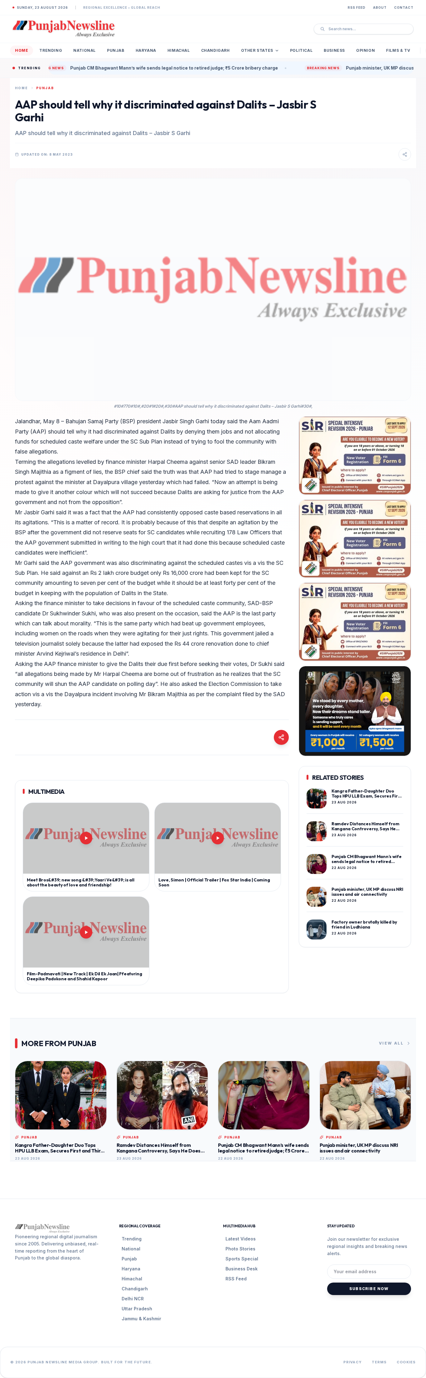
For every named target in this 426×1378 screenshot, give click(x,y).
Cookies (406, 1362)
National (84, 50)
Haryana (146, 50)
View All (391, 1043)
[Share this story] (405, 154)
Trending (50, 50)
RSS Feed (356, 7)
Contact (404, 7)
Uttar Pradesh (137, 1308)
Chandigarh (215, 50)
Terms (379, 1362)
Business (334, 50)
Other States (257, 50)
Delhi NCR (133, 1298)
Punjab (115, 50)
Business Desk (241, 1268)
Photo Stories (240, 1248)
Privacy (352, 1362)
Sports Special (241, 1258)
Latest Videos (240, 1238)
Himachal (178, 50)
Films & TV (398, 50)
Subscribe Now (369, 1288)
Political (301, 50)
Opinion (365, 50)
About (380, 7)
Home (21, 50)
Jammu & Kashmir (141, 1318)
